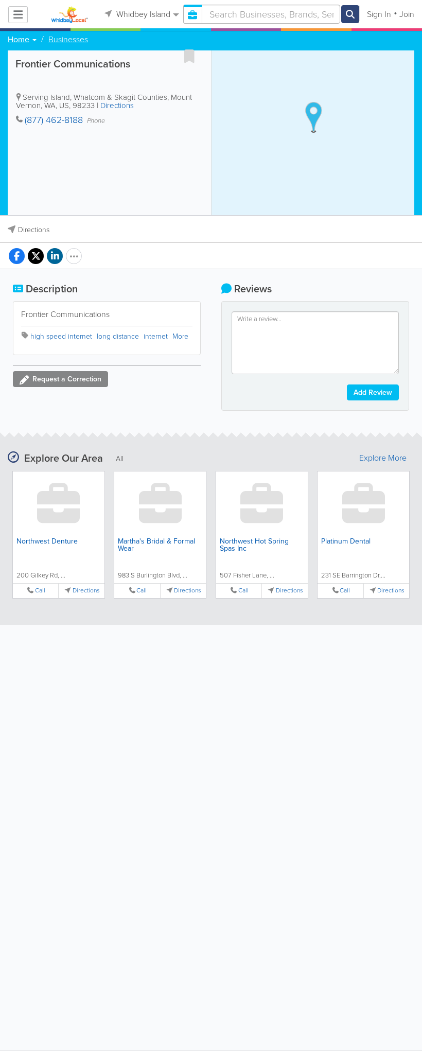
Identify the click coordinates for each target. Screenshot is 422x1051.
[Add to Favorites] (189, 56)
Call (40, 590)
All (120, 458)
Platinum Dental (346, 541)
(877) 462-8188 (54, 120)
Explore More (383, 458)
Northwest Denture (47, 541)
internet (156, 336)
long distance (118, 336)
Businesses (68, 40)
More (180, 336)
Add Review (373, 392)
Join (406, 14)
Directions (117, 105)
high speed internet (61, 336)
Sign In (379, 14)
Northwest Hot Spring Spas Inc (254, 545)
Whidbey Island (142, 14)
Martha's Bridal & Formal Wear (156, 545)
